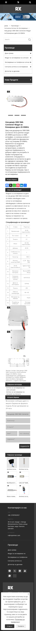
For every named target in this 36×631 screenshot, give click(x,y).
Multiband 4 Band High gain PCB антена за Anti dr (12, 483)
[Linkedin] (20, 571)
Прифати (21, 626)
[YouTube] (25, 571)
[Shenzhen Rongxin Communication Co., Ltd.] (18, 9)
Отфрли (9, 626)
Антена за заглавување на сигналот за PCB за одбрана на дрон (24, 469)
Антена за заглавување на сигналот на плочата (15, 393)
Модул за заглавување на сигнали (16, 58)
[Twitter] (14, 571)
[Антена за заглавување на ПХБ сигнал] (24, 489)
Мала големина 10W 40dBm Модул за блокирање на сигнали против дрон (12, 496)
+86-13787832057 (14, 515)
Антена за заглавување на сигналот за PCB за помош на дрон (12, 469)
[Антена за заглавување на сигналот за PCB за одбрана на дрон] (24, 462)
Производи (15, 26)
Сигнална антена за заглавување (16, 28)
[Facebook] (9, 571)
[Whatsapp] (9, 576)
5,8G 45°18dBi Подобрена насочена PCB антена (24, 483)
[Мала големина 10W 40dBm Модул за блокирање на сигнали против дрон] (12, 489)
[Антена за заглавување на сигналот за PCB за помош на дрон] (12, 462)
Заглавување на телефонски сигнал (17, 62)
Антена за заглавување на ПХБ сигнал (24, 496)
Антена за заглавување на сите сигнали (15, 389)
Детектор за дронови (12, 71)
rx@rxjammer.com (14, 535)
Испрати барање (12, 179)
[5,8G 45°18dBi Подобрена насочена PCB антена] (24, 476)
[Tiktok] (14, 576)
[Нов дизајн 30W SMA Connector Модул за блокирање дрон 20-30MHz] (17, 101)
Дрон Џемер (9, 53)
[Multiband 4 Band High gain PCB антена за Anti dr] (12, 476)
